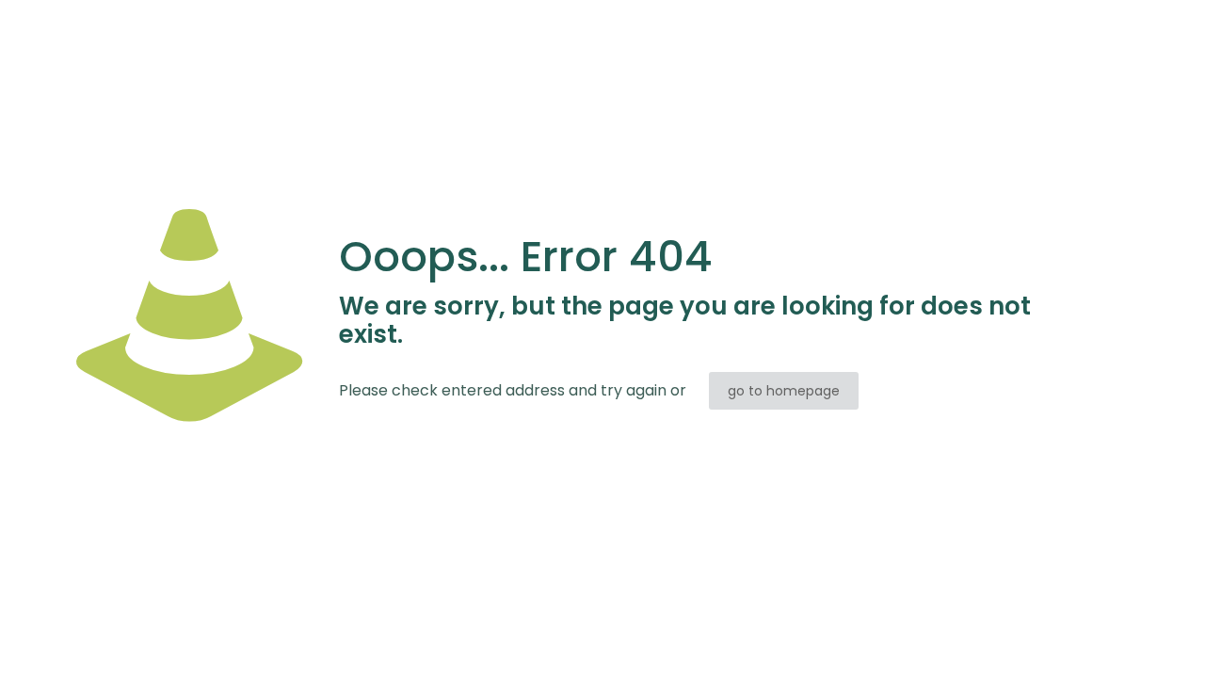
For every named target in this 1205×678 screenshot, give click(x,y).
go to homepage (784, 390)
